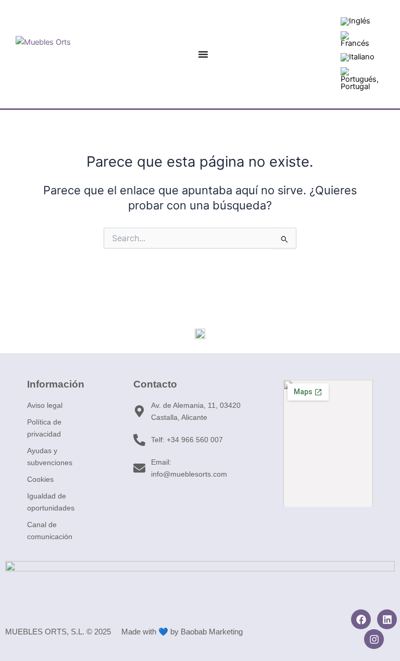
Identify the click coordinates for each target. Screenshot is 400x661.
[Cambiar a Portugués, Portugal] (359, 79)
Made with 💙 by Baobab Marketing (182, 631)
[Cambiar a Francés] (357, 40)
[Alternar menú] (203, 54)
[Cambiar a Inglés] (355, 22)
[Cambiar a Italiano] (357, 58)
